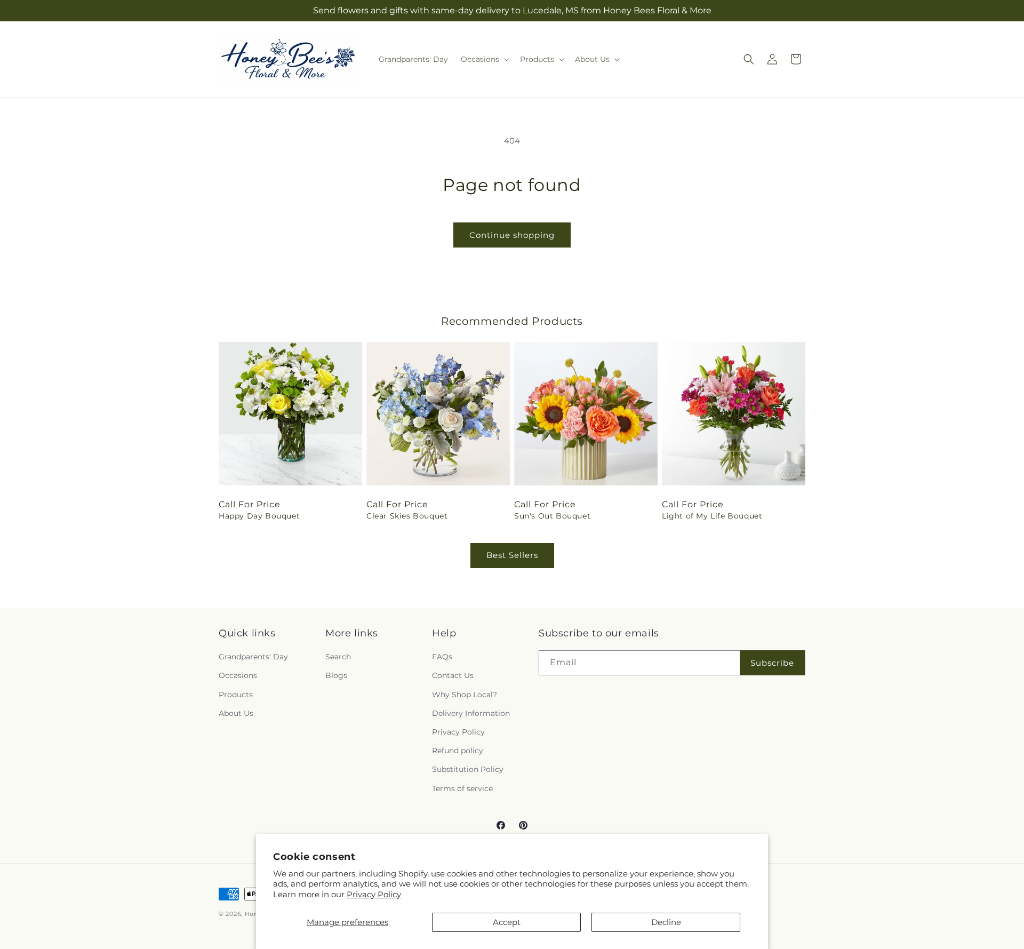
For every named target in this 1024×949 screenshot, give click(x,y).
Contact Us (453, 675)
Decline (666, 922)
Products (236, 694)
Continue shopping (512, 235)
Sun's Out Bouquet (552, 516)
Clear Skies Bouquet (406, 516)
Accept (507, 922)
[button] (484, 59)
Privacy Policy (374, 894)
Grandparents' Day (253, 656)
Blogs (336, 675)
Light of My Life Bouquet (712, 516)
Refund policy (457, 750)
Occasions (238, 675)
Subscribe (772, 663)
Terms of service (462, 788)
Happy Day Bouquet (259, 516)
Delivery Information (471, 713)
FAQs (442, 656)
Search (338, 656)
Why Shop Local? (464, 694)
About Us (236, 713)
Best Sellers (512, 555)
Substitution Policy (467, 769)
